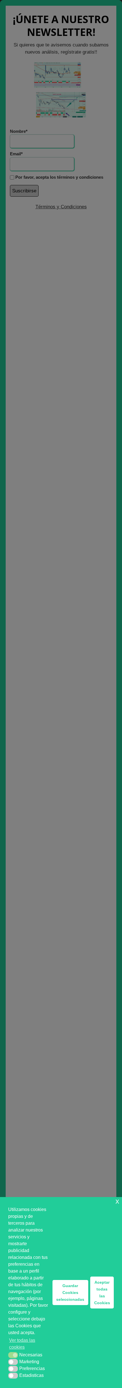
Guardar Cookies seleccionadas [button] (70, 1292)
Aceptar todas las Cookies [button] (102, 1292)
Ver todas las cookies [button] (22, 1344)
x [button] (117, 1201)
